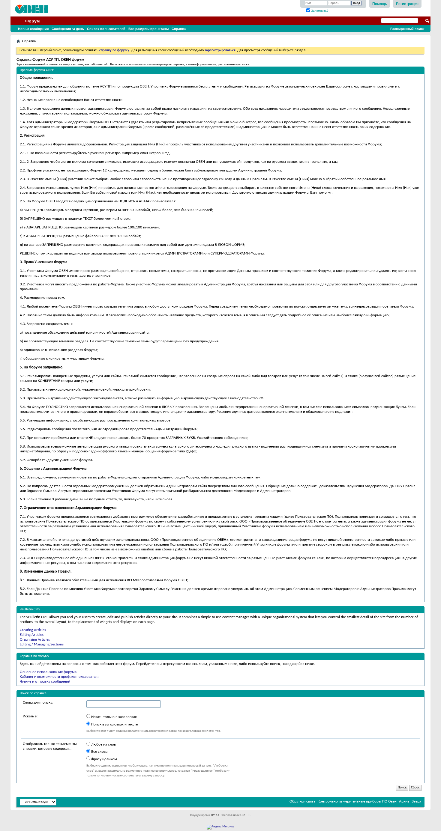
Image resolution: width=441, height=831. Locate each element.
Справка (179, 29)
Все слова (98, 752)
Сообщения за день (68, 29)
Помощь (379, 4)
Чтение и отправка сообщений (45, 682)
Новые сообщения (33, 29)
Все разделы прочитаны (148, 29)
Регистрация (407, 4)
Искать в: (30, 716)
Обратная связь (302, 801)
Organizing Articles (35, 640)
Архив (404, 801)
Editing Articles (32, 635)
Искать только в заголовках (113, 717)
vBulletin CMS (30, 609)
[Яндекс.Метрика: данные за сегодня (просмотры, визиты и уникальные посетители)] (220, 827)
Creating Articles (33, 630)
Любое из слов (103, 744)
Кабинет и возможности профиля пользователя (59, 677)
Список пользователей (106, 29)
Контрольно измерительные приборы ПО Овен (357, 801)
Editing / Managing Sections (42, 644)
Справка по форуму (34, 656)
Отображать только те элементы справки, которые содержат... (50, 746)
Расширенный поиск (407, 29)
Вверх (416, 801)
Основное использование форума (48, 672)
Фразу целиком (103, 759)
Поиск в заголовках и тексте (114, 724)
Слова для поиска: (38, 702)
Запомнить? (319, 10)
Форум (32, 21)
